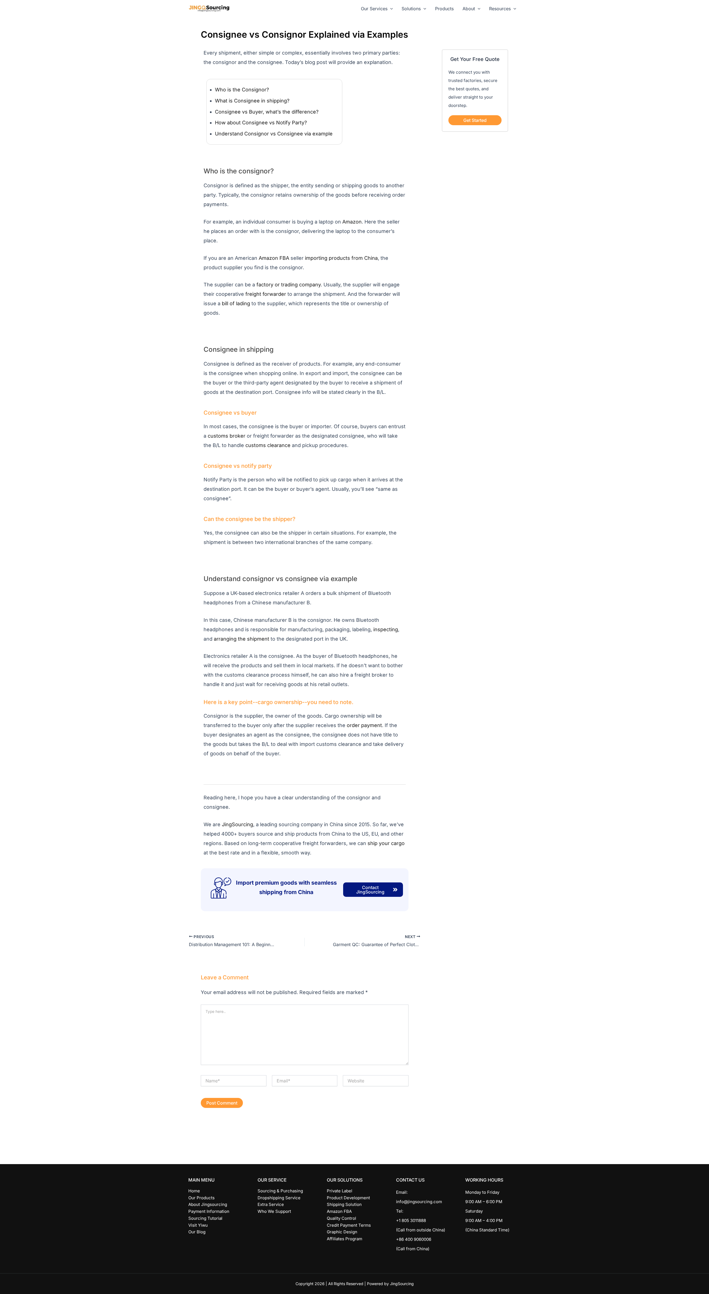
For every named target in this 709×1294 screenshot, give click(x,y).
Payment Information (208, 1211)
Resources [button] (500, 8)
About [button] (469, 8)
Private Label (339, 1190)
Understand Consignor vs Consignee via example (274, 134)
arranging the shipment (241, 639)
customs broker (226, 436)
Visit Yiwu (198, 1225)
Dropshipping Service (279, 1197)
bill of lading (236, 303)
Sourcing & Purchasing (280, 1190)
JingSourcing (237, 824)
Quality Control (341, 1218)
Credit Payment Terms (349, 1225)
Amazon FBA (274, 258)
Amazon (352, 222)
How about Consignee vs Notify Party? (261, 122)
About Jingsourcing (207, 1204)
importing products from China (341, 258)
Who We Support (274, 1211)
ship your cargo (386, 843)
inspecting (385, 629)
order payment (364, 725)
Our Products (201, 1197)
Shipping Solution (344, 1204)
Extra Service (271, 1204)
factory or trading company (288, 284)
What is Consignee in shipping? (252, 101)
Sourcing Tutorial (205, 1218)
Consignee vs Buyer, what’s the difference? (266, 112)
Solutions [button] (411, 8)
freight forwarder (265, 294)
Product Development (348, 1197)
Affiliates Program (344, 1238)
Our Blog (196, 1231)
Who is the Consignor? (242, 90)
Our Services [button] (374, 8)
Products (444, 8)
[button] (390, 8)
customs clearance (268, 445)
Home (194, 1190)
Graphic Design (342, 1231)
